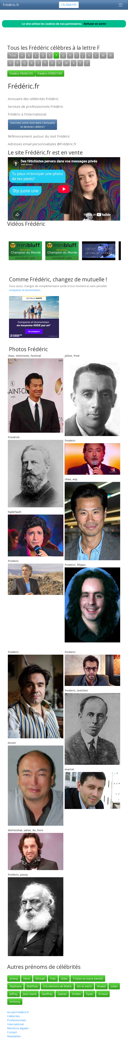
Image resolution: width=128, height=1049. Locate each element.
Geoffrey (47, 994)
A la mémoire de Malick (57, 986)
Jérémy (14, 978)
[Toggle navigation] (120, 5)
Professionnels (16, 1020)
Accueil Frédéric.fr (18, 1012)
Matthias (32, 986)
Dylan (89, 994)
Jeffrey (14, 994)
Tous (13, 55)
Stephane (16, 986)
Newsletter (14, 1036)
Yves (53, 978)
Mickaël (40, 978)
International (15, 1024)
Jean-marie (29, 994)
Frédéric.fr (11, 5)
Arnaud (103, 994)
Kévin (26, 978)
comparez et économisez (24, 290)
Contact (12, 1032)
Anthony (15, 1001)
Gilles (64, 978)
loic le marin (84, 986)
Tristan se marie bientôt (88, 978)
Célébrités (68, 5)
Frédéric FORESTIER (50, 73)
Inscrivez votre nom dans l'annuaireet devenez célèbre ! (32, 125)
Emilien (76, 994)
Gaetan (62, 994)
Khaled (101, 986)
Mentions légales (18, 1028)
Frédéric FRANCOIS (21, 73)
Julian (114, 986)
